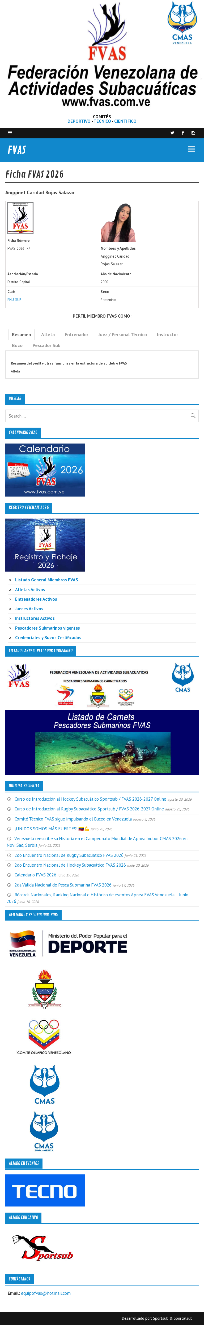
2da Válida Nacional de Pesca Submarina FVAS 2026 (63, 885)
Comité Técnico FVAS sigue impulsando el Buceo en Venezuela (73, 819)
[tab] (21, 334)
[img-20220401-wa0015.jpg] (121, 240)
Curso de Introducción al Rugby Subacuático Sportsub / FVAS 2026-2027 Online (89, 809)
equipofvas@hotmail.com (46, 1293)
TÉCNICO (102, 121)
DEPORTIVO (79, 121)
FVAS (16, 150)
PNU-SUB (14, 299)
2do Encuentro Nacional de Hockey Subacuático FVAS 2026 (70, 865)
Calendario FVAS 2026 (35, 875)
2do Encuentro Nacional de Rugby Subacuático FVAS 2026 (69, 855)
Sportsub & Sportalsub (173, 1318)
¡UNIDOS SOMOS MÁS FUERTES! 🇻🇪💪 (52, 829)
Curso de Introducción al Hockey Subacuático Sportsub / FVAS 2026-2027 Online (90, 799)
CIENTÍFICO (125, 121)
